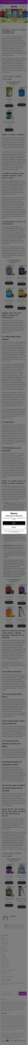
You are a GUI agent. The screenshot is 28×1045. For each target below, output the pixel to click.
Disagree (14, 527)
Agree (13, 523)
